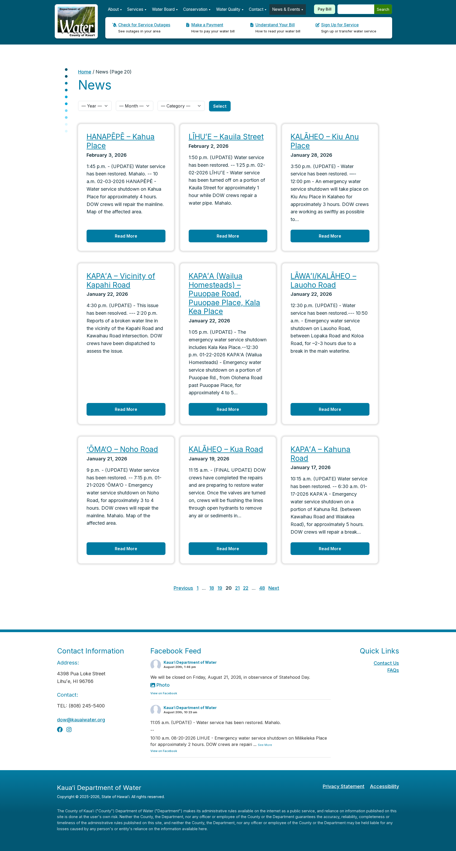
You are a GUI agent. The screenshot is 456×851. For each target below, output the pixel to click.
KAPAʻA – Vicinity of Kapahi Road (121, 280)
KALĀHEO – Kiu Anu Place (325, 141)
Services (135, 9)
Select (219, 106)
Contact (256, 9)
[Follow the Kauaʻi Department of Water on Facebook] (60, 729)
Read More (126, 236)
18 (211, 588)
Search (383, 9)
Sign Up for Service (340, 24)
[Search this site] (356, 9)
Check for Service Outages (144, 24)
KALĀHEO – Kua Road (226, 449)
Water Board (163, 9)
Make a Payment (207, 24)
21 (237, 588)
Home (84, 72)
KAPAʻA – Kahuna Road (320, 454)
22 (245, 588)
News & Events (286, 9)
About (113, 9)
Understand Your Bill (275, 24)
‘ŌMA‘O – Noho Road (122, 449)
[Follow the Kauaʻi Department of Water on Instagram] (69, 729)
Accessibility (384, 786)
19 (219, 588)
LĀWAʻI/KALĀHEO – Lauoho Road (323, 280)
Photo (163, 685)
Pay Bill (324, 9)
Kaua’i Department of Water (190, 662)
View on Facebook (163, 693)
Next (273, 588)
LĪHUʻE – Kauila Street (226, 136)
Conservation (195, 9)
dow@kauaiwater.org (81, 719)
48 (262, 588)
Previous (183, 588)
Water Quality (228, 9)
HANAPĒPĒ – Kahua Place (121, 141)
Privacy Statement (343, 786)
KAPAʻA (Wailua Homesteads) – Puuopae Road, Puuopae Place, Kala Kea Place (224, 294)
